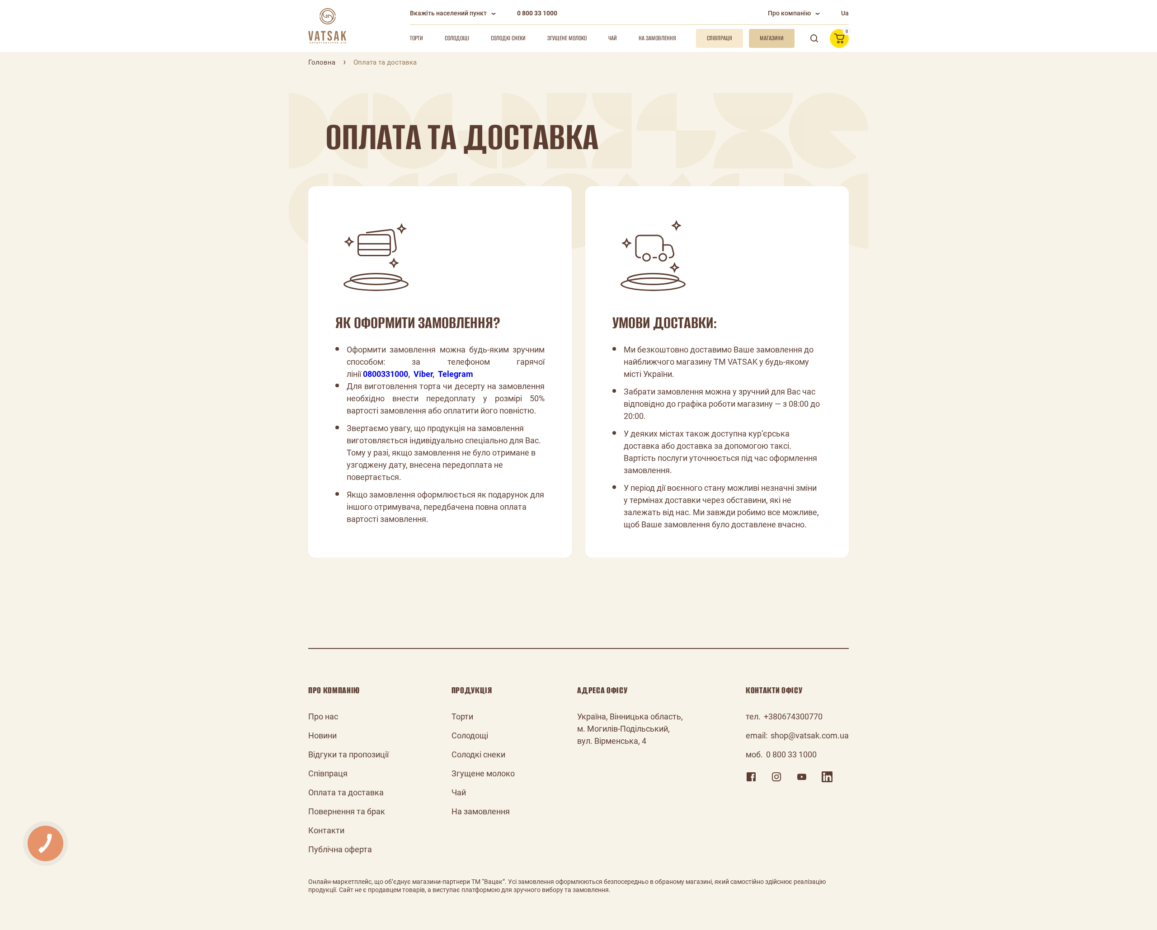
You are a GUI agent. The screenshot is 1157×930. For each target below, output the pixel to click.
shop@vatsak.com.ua (810, 735)
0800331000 (385, 374)
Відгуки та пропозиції (348, 754)
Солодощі (457, 38)
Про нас (323, 716)
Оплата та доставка (346, 792)
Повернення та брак (346, 811)
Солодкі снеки (508, 38)
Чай (612, 38)
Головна (321, 62)
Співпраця (328, 773)
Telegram (455, 374)
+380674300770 (793, 716)
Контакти (326, 830)
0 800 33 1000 (537, 13)
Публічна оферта (340, 849)
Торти (416, 38)
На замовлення (657, 38)
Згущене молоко (567, 38)
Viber (423, 374)
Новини (322, 735)
